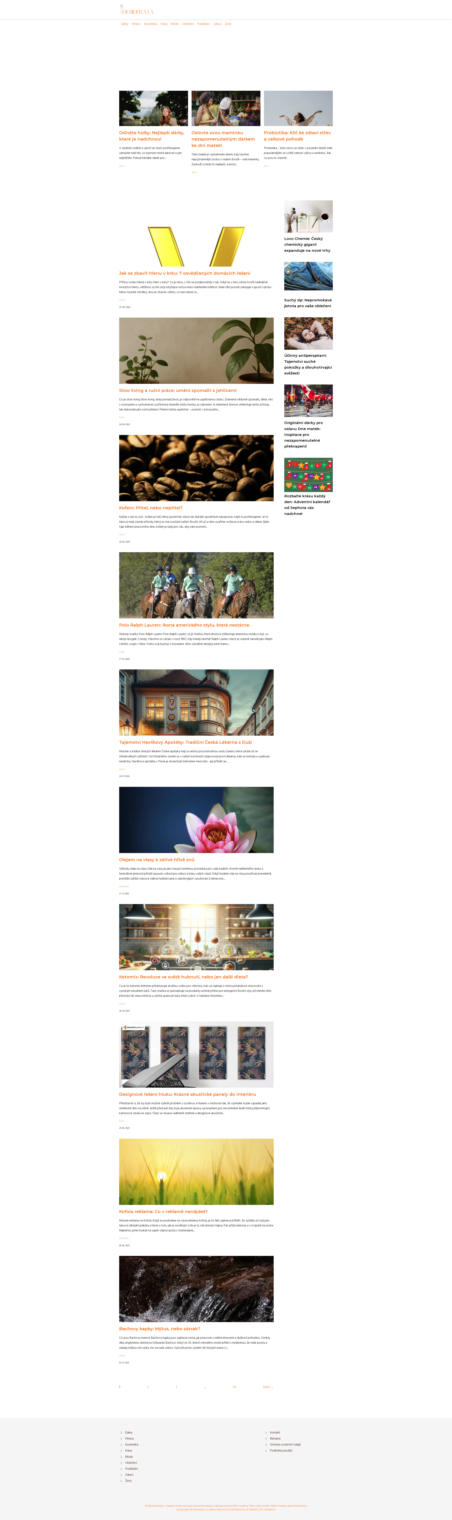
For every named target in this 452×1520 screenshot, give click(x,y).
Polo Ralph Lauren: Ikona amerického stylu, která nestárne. (184, 625)
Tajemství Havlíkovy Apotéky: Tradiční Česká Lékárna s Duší (185, 742)
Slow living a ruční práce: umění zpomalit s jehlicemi (178, 390)
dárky (121, 166)
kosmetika (124, 886)
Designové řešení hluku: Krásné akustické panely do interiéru (187, 1094)
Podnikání (203, 24)
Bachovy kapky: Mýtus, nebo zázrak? (159, 1328)
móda (122, 652)
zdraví (122, 300)
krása (121, 417)
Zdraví (217, 24)
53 (234, 1387)
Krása (164, 24)
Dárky (124, 24)
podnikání (124, 1238)
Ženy (228, 24)
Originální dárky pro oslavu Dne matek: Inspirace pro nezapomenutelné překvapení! (303, 434)
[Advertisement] (226, 53)
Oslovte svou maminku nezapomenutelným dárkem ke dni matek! (223, 139)
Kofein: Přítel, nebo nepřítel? (151, 507)
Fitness (136, 24)
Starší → (268, 1387)
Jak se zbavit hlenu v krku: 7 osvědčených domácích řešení (184, 273)
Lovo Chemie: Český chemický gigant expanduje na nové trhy (307, 244)
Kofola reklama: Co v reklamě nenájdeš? (163, 1211)
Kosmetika (150, 24)
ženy (266, 166)
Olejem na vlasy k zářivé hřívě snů (156, 859)
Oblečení (188, 24)
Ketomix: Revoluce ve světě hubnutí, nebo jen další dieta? (183, 976)
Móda (175, 24)
